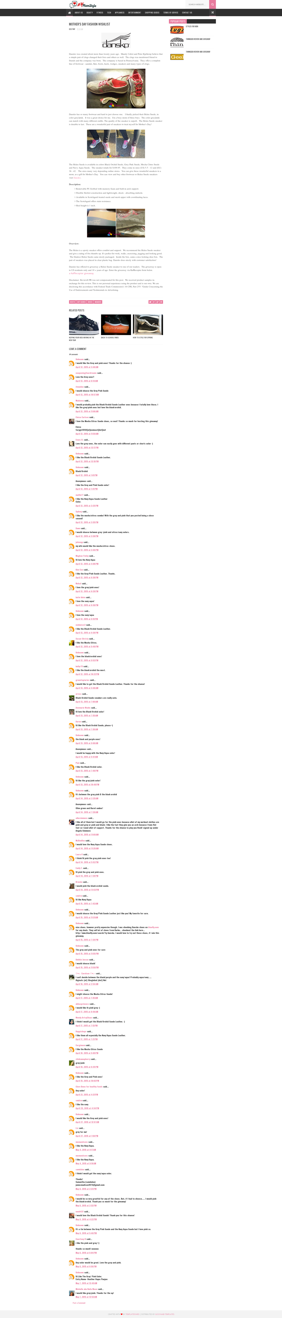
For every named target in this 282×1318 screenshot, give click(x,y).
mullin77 (79, 494)
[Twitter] (171, 3)
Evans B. (79, 439)
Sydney (79, 511)
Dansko (77, 177)
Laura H (79, 854)
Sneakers (98, 302)
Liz (77, 1128)
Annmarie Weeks (83, 707)
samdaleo (80, 1169)
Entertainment (134, 12)
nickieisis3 (80, 624)
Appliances (120, 12)
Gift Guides (81, 302)
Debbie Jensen (82, 959)
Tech (109, 12)
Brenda (79, 881)
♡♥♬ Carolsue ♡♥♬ (85, 973)
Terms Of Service (170, 12)
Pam (77, 762)
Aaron (78, 721)
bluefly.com (153, 927)
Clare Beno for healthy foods (89, 1086)
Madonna (80, 400)
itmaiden (80, 386)
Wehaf (78, 583)
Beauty (90, 12)
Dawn (78, 528)
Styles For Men (192, 26)
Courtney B (81, 1238)
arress (79, 693)
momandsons (82, 1141)
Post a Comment (79, 1302)
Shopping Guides (152, 12)
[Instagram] (180, 3)
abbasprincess (82, 1003)
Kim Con (79, 569)
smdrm (79, 895)
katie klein (80, 597)
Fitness (100, 12)
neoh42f (80, 1211)
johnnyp (79, 542)
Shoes (90, 302)
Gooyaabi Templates (164, 1314)
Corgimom (80, 1045)
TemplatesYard (132, 1314)
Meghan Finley (82, 555)
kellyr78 (79, 666)
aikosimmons (82, 817)
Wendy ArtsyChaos (84, 1017)
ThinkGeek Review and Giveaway (198, 39)
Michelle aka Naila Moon (86, 1288)
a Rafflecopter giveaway (81, 273)
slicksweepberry (83, 1058)
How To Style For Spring (143, 337)
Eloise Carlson (82, 417)
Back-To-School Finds (110, 337)
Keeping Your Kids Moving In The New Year (81, 338)
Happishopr (81, 1031)
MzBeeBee (80, 840)
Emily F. (79, 867)
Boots (72, 302)
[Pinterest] (175, 3)
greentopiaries (82, 679)
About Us (79, 12)
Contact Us (187, 12)
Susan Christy (82, 638)
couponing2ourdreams (86, 372)
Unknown (80, 359)
